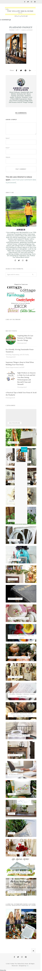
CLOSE (24, 449)
